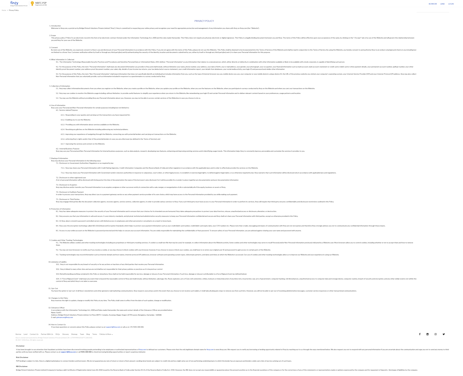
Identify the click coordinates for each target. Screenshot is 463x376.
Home (4, 10)
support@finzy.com (113, 327)
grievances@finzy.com (64, 317)
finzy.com (142, 349)
